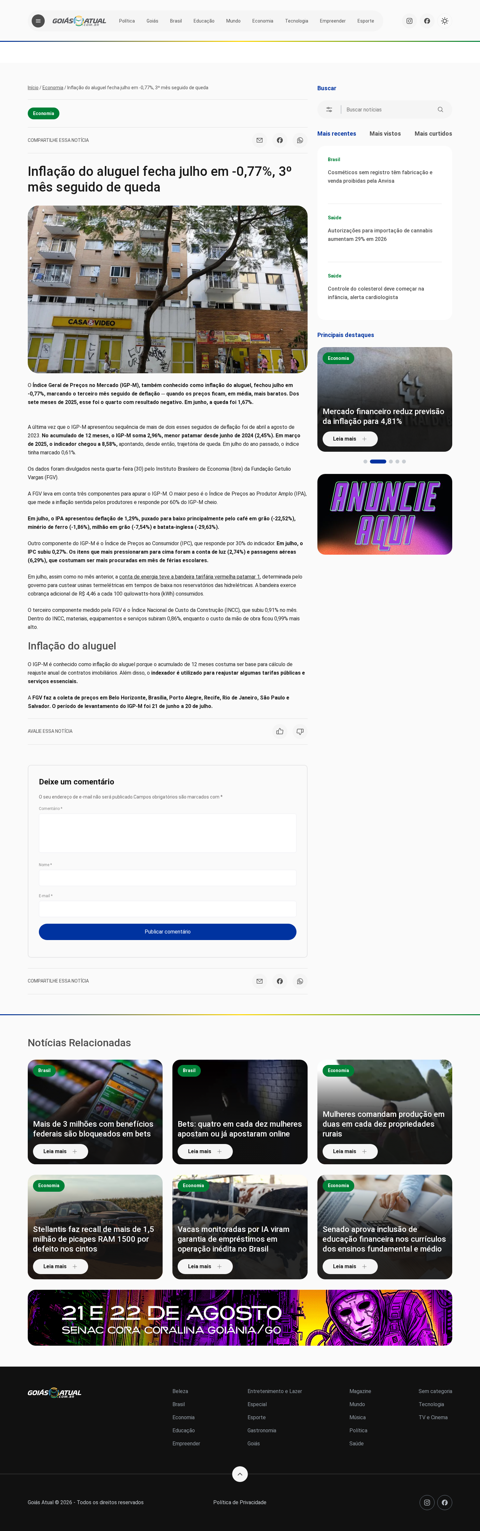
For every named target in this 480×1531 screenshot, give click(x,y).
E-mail (46, 896)
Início (33, 87)
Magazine (360, 1391)
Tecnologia (296, 21)
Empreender (333, 21)
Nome (45, 865)
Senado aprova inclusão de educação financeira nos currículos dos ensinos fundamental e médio (384, 1239)
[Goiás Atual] (79, 21)
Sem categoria (435, 1391)
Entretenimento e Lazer (275, 1391)
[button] (365, 461)
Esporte (366, 21)
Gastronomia (262, 1430)
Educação (204, 21)
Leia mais (344, 439)
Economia (262, 21)
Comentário (50, 808)
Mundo (233, 21)
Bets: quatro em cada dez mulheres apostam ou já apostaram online (240, 1128)
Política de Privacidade (239, 1502)
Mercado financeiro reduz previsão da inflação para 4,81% (383, 416)
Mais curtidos (433, 133)
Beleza (180, 1391)
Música (357, 1417)
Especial (257, 1404)
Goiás (152, 21)
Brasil (176, 21)
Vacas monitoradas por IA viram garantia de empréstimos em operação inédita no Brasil (234, 1239)
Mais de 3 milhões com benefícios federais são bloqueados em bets (93, 1128)
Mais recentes (336, 133)
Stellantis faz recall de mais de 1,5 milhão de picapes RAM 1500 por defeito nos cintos (93, 1239)
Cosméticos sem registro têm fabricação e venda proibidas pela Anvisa (380, 176)
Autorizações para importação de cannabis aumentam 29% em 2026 (380, 234)
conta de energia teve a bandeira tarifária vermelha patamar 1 (189, 577)
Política (127, 21)
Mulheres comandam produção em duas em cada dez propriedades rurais (384, 1124)
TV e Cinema (433, 1417)
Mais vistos (385, 133)
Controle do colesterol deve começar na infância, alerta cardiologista (376, 293)
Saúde (334, 217)
